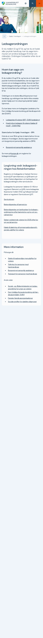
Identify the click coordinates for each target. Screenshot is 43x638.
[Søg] (32, 3)
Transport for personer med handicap (22, 274)
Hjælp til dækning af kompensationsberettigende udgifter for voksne (21, 228)
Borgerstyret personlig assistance (19, 147)
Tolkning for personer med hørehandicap (18, 265)
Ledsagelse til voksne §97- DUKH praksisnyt (23, 120)
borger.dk (15, 153)
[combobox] (25, 3)
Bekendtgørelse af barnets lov (15, 204)
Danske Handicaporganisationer (20, 298)
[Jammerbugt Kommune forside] (10, 3)
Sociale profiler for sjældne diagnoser (22, 301)
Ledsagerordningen (29, 36)
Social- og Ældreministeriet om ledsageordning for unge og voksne (23, 287)
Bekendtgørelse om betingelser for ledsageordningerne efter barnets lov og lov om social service (21, 212)
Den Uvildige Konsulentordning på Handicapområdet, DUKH (23, 293)
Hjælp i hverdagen (15, 36)
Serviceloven (9, 199)
